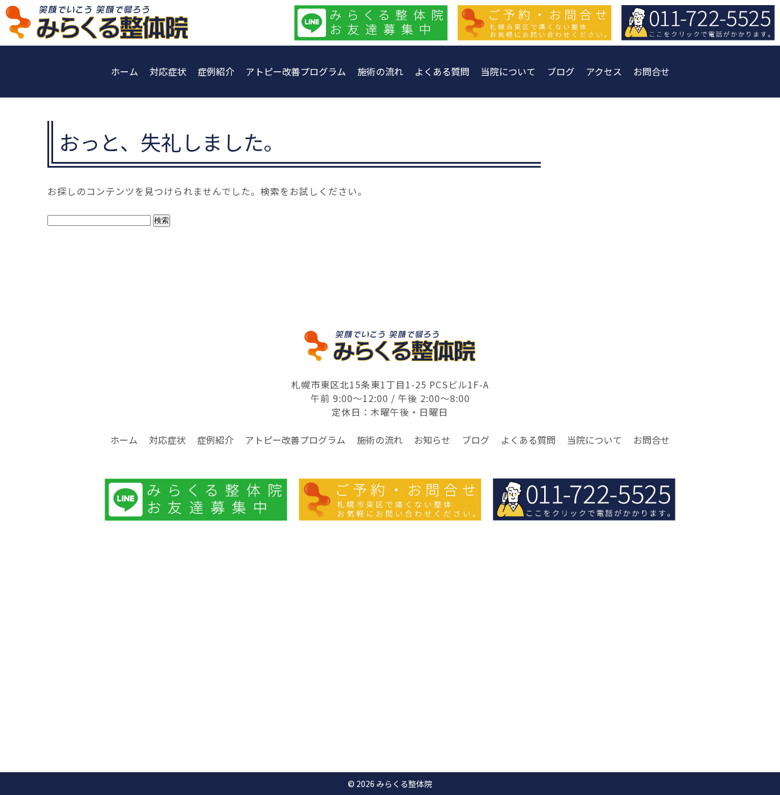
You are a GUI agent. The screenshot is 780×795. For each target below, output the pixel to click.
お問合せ (651, 71)
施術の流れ (380, 71)
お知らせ (432, 440)
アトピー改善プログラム (296, 71)
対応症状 (168, 71)
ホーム (124, 71)
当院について (508, 71)
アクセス (604, 71)
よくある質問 (442, 71)
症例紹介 (216, 71)
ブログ (560, 71)
